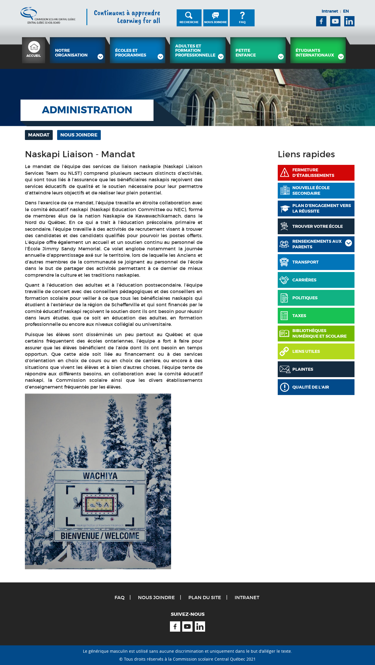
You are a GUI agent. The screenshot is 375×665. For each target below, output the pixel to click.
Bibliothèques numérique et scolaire (319, 333)
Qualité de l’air (310, 387)
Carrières (304, 280)
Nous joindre (215, 22)
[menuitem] (33, 50)
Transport (305, 262)
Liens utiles (306, 351)
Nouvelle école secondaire (311, 190)
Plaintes (302, 369)
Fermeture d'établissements (313, 172)
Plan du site (204, 597)
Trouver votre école (317, 226)
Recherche (189, 22)
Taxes (299, 315)
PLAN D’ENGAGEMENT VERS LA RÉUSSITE (321, 208)
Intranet (330, 11)
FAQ (242, 22)
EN (346, 11)
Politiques (305, 297)
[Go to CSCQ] (48, 15)
